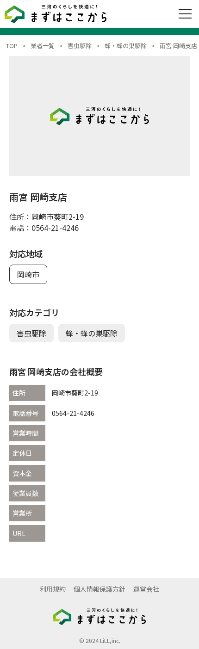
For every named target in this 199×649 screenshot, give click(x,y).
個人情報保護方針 (99, 588)
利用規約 (53, 588)
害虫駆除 (31, 333)
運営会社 (146, 588)
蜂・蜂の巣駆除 (92, 333)
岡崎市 (28, 274)
